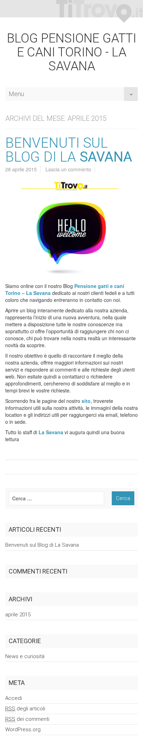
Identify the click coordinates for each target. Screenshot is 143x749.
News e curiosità (24, 656)
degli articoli (25, 708)
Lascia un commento (68, 169)
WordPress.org (23, 729)
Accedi (13, 698)
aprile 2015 (18, 614)
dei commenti (27, 719)
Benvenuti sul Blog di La (68, 150)
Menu (16, 92)
